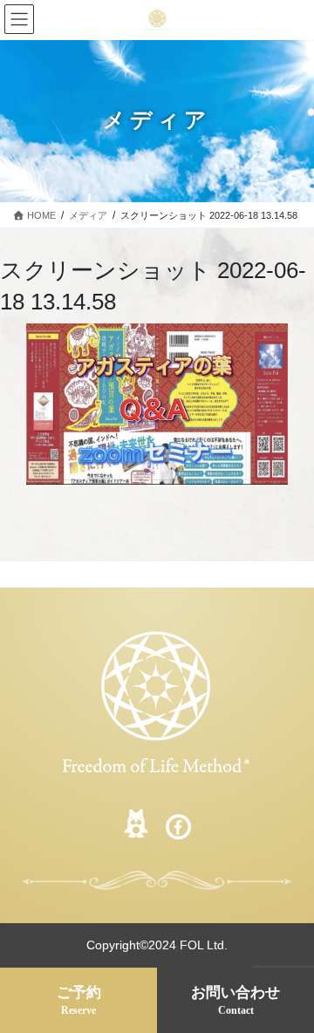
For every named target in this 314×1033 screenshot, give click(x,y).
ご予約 (79, 1000)
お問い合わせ (235, 1000)
